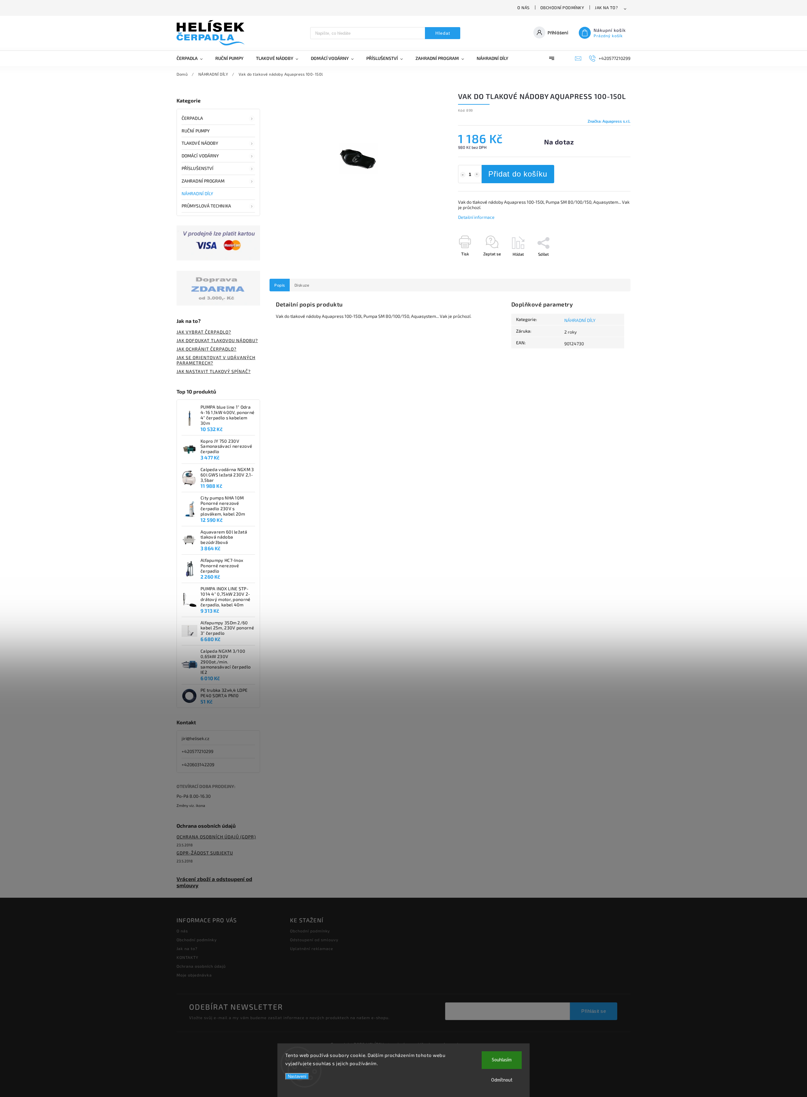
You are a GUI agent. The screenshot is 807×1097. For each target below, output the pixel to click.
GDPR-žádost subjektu (205, 852)
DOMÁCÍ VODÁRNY (200, 155)
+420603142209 (198, 764)
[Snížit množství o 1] (463, 175)
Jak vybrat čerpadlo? (204, 332)
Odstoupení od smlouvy (314, 939)
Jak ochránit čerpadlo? (206, 349)
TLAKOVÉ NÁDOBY (200, 143)
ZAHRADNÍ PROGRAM (203, 181)
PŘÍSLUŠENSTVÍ (197, 168)
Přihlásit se (593, 1011)
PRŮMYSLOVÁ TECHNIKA (206, 205)
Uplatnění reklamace (311, 948)
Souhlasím (502, 1060)
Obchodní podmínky (562, 7)
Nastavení (297, 1076)
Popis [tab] (279, 285)
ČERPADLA (192, 118)
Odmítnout (502, 1080)
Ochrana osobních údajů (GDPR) (216, 836)
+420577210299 (197, 751)
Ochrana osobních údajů (201, 966)
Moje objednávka (194, 974)
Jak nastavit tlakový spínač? (214, 371)
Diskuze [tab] (302, 285)
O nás (523, 7)
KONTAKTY (187, 957)
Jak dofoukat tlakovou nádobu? (217, 340)
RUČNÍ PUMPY (196, 130)
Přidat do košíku (517, 174)
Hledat (442, 33)
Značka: (609, 121)
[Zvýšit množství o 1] (477, 175)
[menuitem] (193, 58)
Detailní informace (476, 217)
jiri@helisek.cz (195, 738)
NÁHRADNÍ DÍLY (197, 193)
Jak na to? (606, 7)
